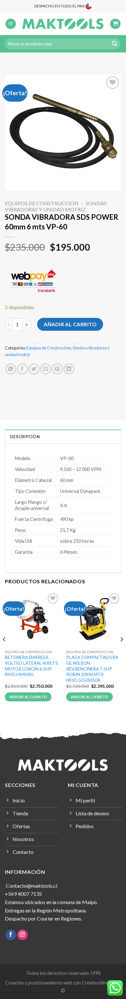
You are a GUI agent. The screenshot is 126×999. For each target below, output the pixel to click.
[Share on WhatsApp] (10, 369)
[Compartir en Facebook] (22, 369)
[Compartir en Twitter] (34, 369)
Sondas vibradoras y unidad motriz (56, 206)
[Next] (121, 652)
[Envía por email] (45, 369)
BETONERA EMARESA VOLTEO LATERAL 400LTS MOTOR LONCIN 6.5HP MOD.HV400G (31, 666)
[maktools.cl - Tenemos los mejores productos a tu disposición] (63, 23)
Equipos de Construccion (42, 203)
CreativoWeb (96, 982)
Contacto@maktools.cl (31, 886)
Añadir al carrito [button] (28, 697)
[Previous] (4, 652)
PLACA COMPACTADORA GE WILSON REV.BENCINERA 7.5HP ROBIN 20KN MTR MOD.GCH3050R (92, 669)
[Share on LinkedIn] (69, 369)
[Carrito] (115, 24)
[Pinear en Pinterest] (57, 369)
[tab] (63, 436)
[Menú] (10, 24)
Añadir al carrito (70, 324)
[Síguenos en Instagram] (22, 935)
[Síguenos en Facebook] (10, 935)
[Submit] (114, 43)
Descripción (25, 436)
